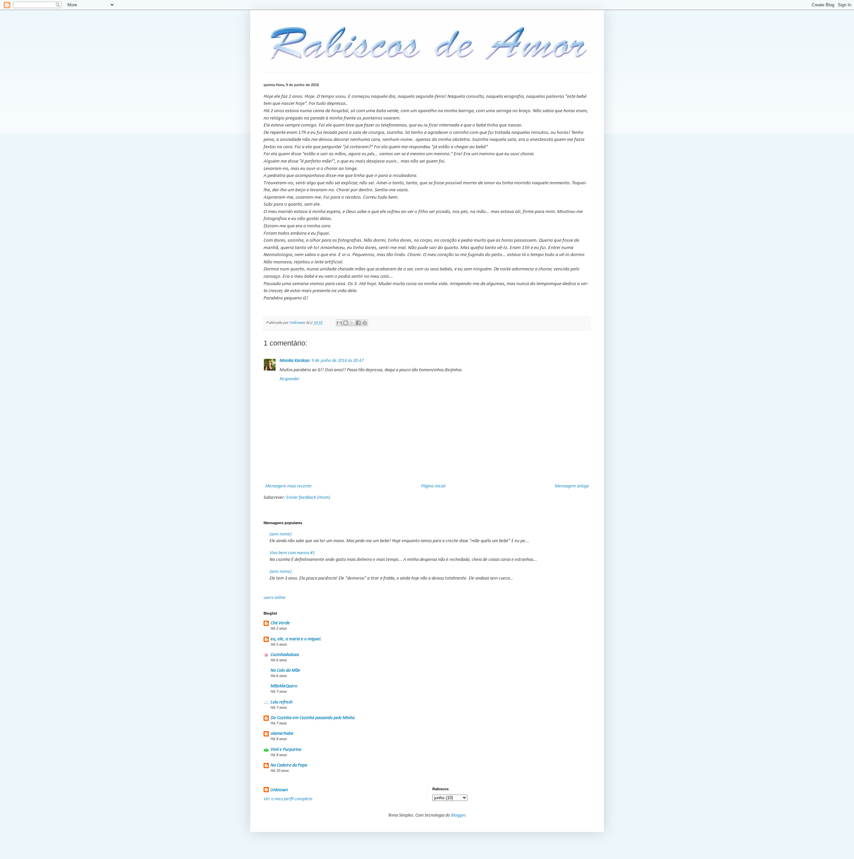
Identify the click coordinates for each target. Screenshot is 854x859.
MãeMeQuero (284, 686)
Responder (290, 379)
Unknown (279, 790)
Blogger (458, 815)
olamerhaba (282, 733)
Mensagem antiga (572, 486)
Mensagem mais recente (288, 486)
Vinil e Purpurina (286, 749)
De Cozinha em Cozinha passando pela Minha (313, 717)
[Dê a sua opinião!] (345, 322)
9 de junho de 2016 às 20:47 (338, 360)
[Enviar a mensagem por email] (339, 322)
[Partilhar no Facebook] (358, 322)
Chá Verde (280, 623)
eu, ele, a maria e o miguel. (296, 639)
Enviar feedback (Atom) (308, 497)
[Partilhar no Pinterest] (364, 322)
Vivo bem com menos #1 (292, 553)
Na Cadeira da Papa (289, 765)
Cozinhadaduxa (285, 654)
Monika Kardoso (295, 360)
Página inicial (433, 486)
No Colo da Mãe (285, 670)
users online (275, 597)
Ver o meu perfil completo (288, 799)
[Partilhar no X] (352, 322)
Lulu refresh (282, 702)
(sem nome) (281, 534)
